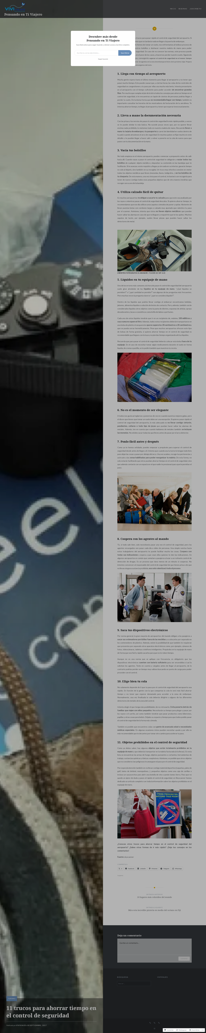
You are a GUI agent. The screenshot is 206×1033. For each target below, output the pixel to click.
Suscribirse (125, 53)
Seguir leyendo (103, 59)
